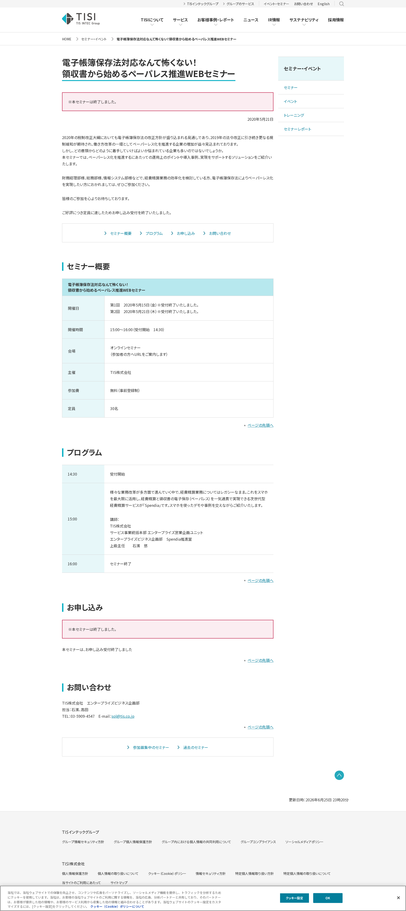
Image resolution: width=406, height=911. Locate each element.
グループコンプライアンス (258, 841)
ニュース (250, 20)
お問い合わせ (303, 3)
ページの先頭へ (260, 425)
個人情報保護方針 (75, 873)
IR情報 (274, 20)
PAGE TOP (339, 775)
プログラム (154, 233)
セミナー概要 (121, 233)
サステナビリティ (304, 20)
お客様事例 (207, 20)
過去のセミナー (195, 747)
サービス (180, 20)
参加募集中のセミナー (151, 747)
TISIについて (152, 20)
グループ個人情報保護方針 (133, 841)
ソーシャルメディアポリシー (304, 841)
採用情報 (336, 20)
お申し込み (186, 233)
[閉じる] (398, 897)
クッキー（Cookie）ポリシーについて (117, 906)
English (324, 3)
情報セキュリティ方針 (211, 873)
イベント (290, 101)
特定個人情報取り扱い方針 (254, 873)
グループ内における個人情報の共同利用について (196, 841)
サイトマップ (119, 882)
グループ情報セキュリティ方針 (83, 841)
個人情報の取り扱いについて (118, 873)
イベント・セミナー (276, 3)
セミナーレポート (297, 129)
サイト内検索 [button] (341, 4)
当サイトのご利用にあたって (81, 882)
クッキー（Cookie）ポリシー (167, 873)
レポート (226, 20)
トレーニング (294, 115)
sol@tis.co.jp (123, 716)
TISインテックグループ (203, 3)
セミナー (291, 87)
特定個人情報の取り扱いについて (307, 873)
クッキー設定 (294, 898)
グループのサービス (240, 3)
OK (327, 898)
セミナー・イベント (302, 68)
